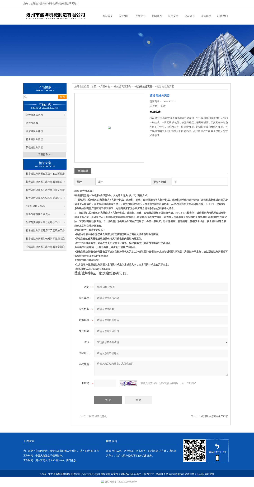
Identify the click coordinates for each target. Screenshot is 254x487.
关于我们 (124, 16)
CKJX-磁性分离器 (35, 206)
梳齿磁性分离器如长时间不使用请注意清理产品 (45, 240)
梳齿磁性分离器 (34, 139)
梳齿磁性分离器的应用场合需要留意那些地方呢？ (45, 191)
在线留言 (206, 16)
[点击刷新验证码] (128, 383)
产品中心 (140, 16)
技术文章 (173, 16)
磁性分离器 (32, 123)
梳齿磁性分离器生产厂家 (214, 416)
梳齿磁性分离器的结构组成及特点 (44, 198)
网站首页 (107, 16)
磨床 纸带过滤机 (98, 416)
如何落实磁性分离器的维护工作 (43, 222)
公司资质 (190, 16)
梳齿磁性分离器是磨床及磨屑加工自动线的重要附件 (45, 231)
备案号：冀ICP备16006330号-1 (127, 474)
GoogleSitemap (176, 474)
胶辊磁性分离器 (34, 147)
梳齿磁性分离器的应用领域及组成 (44, 181)
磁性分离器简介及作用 (38, 214)
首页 (93, 86)
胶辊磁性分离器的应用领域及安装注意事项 (45, 248)
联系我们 (222, 16)
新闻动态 (157, 16)
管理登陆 (209, 474)
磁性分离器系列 (34, 115)
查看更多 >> (44, 154)
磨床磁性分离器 (34, 131)
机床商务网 (162, 474)
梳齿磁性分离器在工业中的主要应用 (45, 173)
